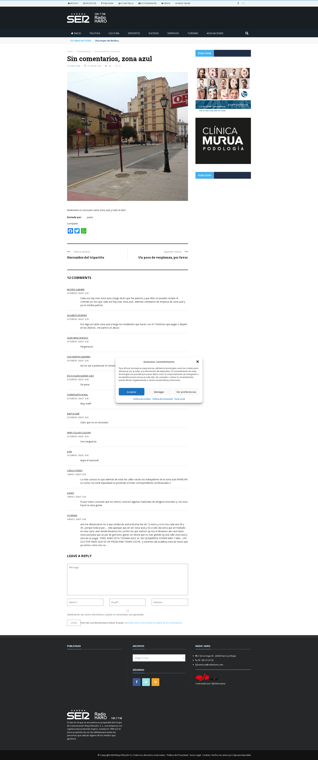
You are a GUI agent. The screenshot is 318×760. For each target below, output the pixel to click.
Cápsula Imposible (241, 755)
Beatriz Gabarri (75, 289)
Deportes (134, 33)
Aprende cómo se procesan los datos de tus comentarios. (154, 622)
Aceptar (131, 391)
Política (95, 33)
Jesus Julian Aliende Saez (80, 375)
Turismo (192, 33)
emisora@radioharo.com (210, 664)
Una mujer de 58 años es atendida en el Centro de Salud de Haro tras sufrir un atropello (143, 40)
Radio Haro (75, 66)
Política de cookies (142, 398)
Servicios (173, 33)
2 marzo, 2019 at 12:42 (76, 497)
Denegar (159, 391)
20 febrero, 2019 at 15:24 (77, 436)
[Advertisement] (223, 204)
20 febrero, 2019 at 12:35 (77, 319)
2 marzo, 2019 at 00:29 (76, 474)
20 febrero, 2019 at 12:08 (77, 293)
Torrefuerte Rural (77, 394)
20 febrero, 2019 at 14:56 (77, 379)
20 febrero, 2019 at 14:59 (77, 398)
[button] (197, 361)
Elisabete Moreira (77, 315)
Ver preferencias (186, 391)
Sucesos (154, 33)
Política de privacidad (162, 398)
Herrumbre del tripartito (85, 257)
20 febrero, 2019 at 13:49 (77, 341)
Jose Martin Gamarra (78, 356)
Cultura (114, 33)
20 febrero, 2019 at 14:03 (77, 360)
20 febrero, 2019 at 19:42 (77, 455)
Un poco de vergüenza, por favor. (163, 257)
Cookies (206, 755)
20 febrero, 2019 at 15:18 (77, 417)
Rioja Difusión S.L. (124, 755)
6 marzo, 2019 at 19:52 (76, 519)
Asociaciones (215, 33)
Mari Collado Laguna (79, 432)
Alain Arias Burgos (77, 337)
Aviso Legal (179, 398)
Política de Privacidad (177, 755)
